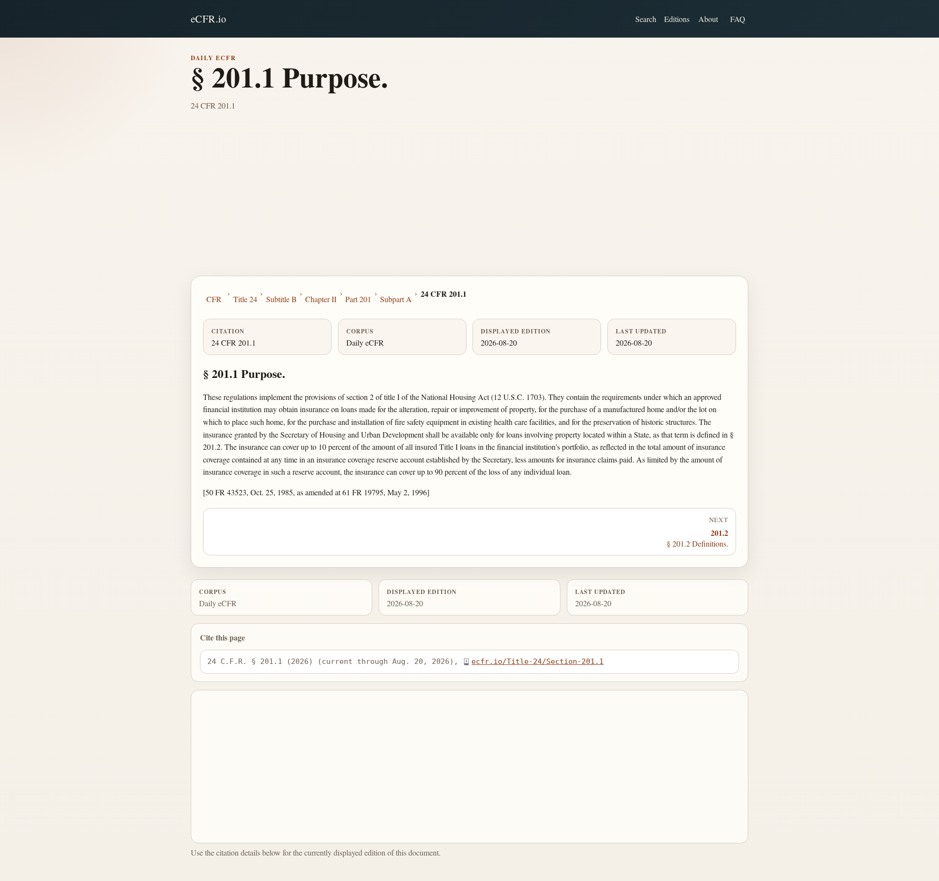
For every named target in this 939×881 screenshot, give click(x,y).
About (708, 19)
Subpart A (396, 299)
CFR (214, 299)
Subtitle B (281, 299)
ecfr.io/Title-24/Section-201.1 (537, 661)
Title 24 (245, 299)
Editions (677, 19)
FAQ (737, 19)
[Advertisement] (469, 202)
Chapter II (320, 299)
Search (645, 19)
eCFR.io (208, 18)
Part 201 (358, 299)
